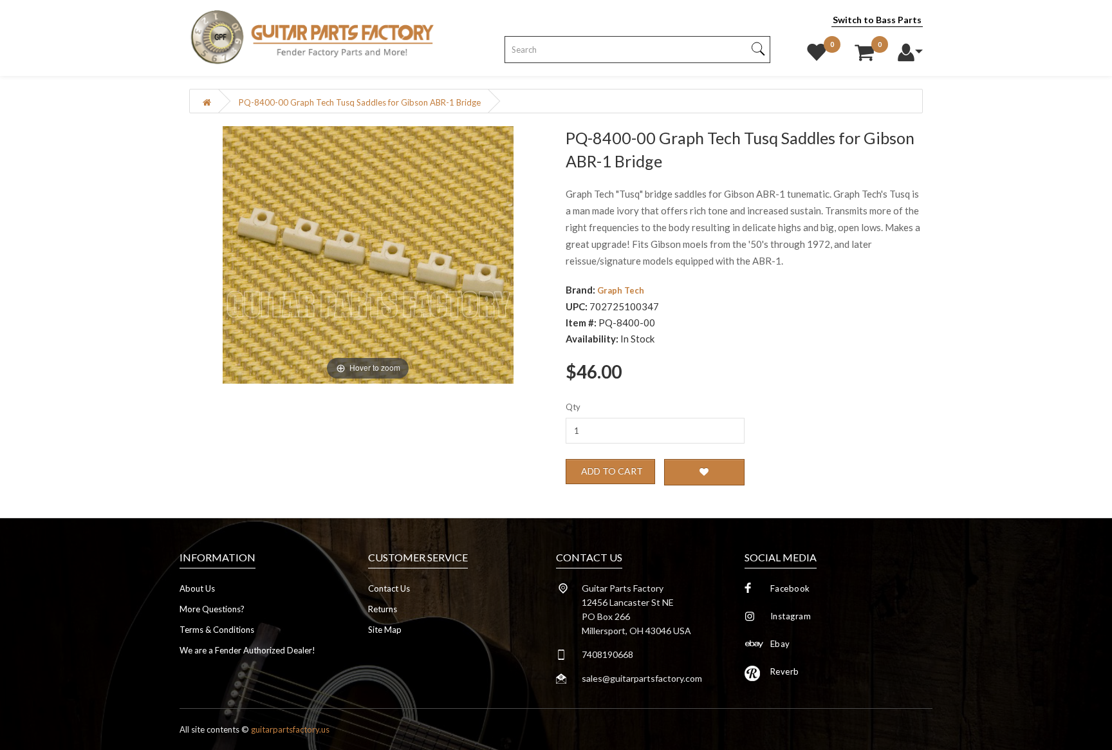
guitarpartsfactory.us (290, 729)
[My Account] (910, 49)
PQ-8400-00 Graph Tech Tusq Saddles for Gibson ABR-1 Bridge (360, 102)
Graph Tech (620, 290)
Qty (573, 407)
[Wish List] (816, 49)
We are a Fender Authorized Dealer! (247, 650)
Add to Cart (612, 470)
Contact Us (389, 588)
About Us (197, 588)
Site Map (385, 629)
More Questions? (212, 609)
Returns (382, 609)
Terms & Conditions (217, 629)
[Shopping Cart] (864, 49)
